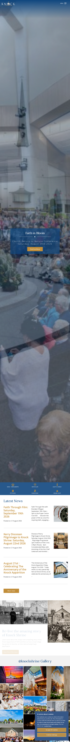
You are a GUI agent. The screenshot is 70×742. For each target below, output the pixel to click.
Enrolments (13, 487)
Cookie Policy (47, 726)
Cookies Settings (51, 735)
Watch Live (35, 487)
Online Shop (57, 493)
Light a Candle (57, 487)
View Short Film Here (10, 650)
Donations (35, 493)
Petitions (13, 493)
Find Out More (35, 249)
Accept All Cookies (52, 730)
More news (11, 591)
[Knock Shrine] (8, 3)
